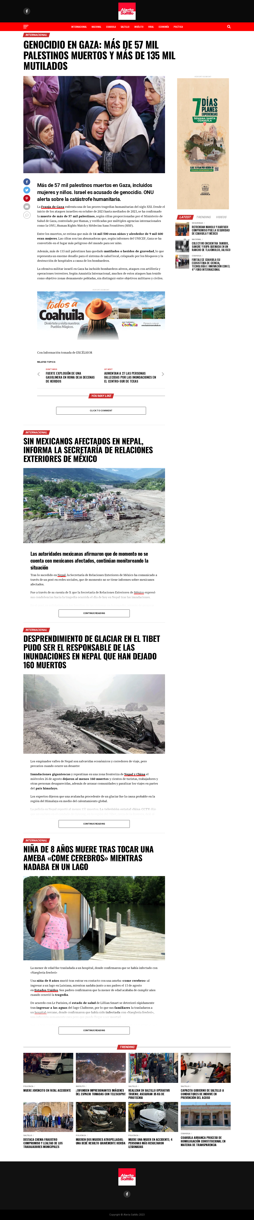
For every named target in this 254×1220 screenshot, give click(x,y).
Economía (164, 26)
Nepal (62, 575)
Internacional (79, 26)
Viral (151, 26)
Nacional (96, 26)
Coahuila (111, 26)
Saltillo (125, 26)
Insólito (138, 26)
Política (178, 26)
